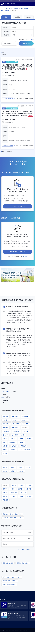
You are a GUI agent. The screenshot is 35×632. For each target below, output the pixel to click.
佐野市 (29, 485)
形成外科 (5, 435)
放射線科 (14, 446)
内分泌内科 (16, 424)
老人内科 (25, 424)
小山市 (12, 489)
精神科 (29, 438)
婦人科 (21, 438)
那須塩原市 (14, 492)
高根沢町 (5, 500)
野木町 (29, 496)
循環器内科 (25, 416)
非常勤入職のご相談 (22, 563)
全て (2, 397)
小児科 (5, 438)
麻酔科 (5, 449)
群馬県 (20, 467)
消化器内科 (15, 416)
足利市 (14, 485)
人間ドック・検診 (25, 449)
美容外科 (13, 449)
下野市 (5, 496)
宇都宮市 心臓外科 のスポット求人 (13, 518)
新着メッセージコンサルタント (12, 577)
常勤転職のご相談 (8, 563)
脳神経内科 (6, 424)
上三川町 (13, 496)
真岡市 (20, 489)
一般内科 (5, 416)
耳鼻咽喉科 (12, 442)
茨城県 (5, 467)
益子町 (21, 496)
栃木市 (21, 485)
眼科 (4, 442)
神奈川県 (20, 471)
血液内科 (15, 420)
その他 (5, 453)
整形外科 (25, 431)
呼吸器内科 (6, 420)
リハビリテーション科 (18, 435)
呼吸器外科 (6, 431)
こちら (24, 256)
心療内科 (24, 420)
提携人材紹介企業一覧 (9, 584)
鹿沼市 (5, 489)
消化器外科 (15, 427)
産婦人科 (13, 438)
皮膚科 (21, 442)
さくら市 (23, 492)
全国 (2, 391)
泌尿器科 (5, 446)
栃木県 (7, 391)
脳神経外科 (16, 431)
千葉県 (5, 471)
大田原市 (28, 489)
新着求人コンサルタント (10, 581)
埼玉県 (28, 467)
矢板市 (5, 492)
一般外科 (5, 427)
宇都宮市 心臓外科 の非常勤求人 (12, 514)
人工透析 (23, 446)
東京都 (12, 471)
